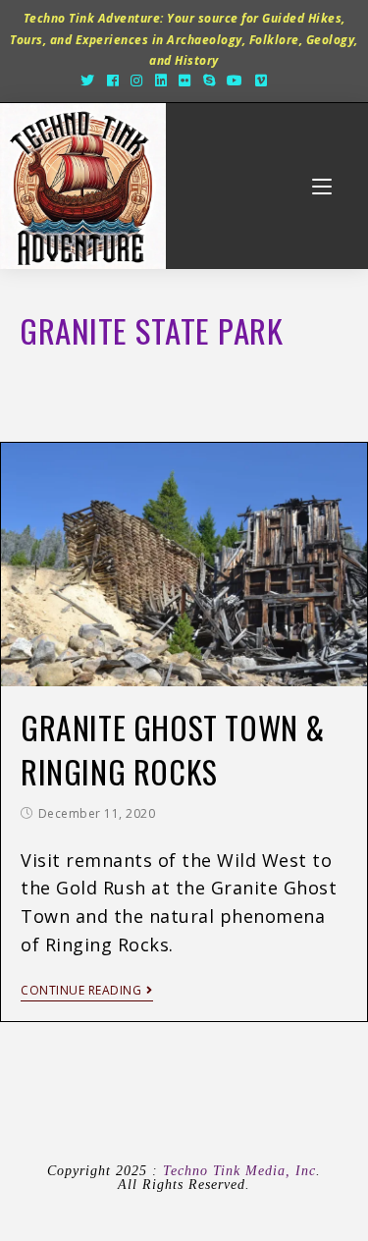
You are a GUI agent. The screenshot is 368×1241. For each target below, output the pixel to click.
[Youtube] (235, 80)
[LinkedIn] (161, 80)
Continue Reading (81, 991)
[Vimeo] (261, 80)
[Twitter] (88, 80)
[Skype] (209, 80)
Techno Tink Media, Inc (239, 1170)
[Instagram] (137, 80)
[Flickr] (185, 80)
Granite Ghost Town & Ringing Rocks (173, 749)
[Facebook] (113, 80)
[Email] (283, 80)
